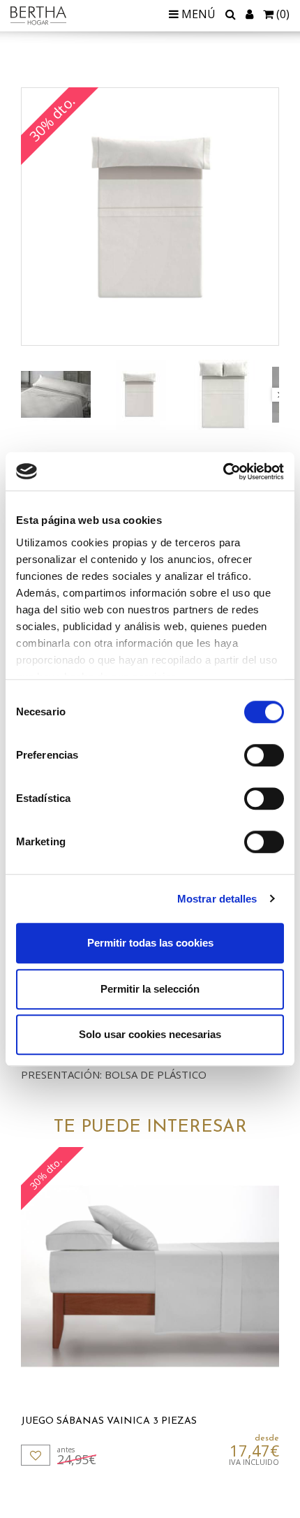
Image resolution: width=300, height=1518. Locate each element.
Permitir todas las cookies (150, 943)
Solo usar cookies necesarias (150, 1034)
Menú (197, 14)
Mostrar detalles (217, 899)
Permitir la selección (150, 989)
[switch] (264, 755)
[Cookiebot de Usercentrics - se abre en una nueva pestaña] (223, 471)
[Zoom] (150, 216)
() (283, 14)
